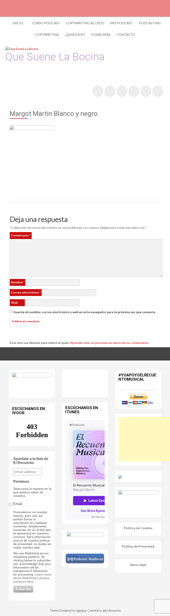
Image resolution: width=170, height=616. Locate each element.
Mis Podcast (121, 23)
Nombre (18, 282)
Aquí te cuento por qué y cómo (138, 389)
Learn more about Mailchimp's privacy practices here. (32, 578)
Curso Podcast (46, 23)
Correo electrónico (26, 292)
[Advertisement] (144, 439)
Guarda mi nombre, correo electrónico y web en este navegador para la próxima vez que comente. (84, 312)
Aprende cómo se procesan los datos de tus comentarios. (109, 343)
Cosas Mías (101, 34)
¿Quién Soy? (75, 34)
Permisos (21, 481)
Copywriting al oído (85, 23)
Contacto (126, 34)
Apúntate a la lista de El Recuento (30, 461)
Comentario (21, 235)
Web (14, 302)
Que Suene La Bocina (55, 56)
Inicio (18, 23)
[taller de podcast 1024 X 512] (32, 383)
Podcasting (150, 23)
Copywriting (47, 34)
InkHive (81, 610)
